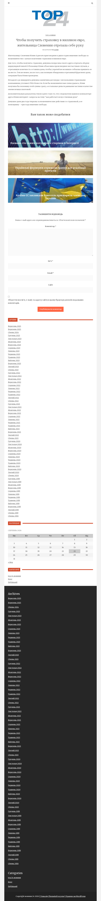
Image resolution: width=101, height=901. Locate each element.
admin (56, 50)
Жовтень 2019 (14, 485)
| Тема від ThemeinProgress (51, 896)
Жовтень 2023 (14, 342)
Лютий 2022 (13, 398)
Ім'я (50, 261)
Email (50, 273)
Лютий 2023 (13, 366)
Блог (10, 579)
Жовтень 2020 (14, 447)
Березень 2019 (14, 507)
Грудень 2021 (14, 404)
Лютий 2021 (13, 435)
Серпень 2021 (14, 416)
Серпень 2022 (14, 385)
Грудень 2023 (14, 335)
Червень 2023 (14, 354)
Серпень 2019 (14, 491)
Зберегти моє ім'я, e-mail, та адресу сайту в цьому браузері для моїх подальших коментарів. (46, 301)
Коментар (50, 226)
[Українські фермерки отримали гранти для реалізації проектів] (50, 163)
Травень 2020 (14, 463)
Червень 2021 (14, 423)
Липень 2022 (14, 388)
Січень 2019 (13, 513)
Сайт (50, 285)
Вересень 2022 (14, 382)
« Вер (10, 562)
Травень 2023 (14, 357)
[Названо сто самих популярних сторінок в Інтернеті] (50, 135)
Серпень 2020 (14, 454)
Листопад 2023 (14, 339)
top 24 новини (50, 35)
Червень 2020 (14, 460)
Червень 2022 (14, 391)
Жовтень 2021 (14, 410)
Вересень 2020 (14, 451)
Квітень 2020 (14, 466)
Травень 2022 (14, 395)
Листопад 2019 (14, 482)
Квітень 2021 (14, 429)
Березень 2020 (14, 469)
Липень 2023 (13, 351)
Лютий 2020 (13, 472)
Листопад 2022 (15, 376)
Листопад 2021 (14, 407)
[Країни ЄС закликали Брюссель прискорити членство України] (50, 190)
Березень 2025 (14, 329)
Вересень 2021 (14, 413)
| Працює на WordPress (75, 896)
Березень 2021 (14, 432)
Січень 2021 (13, 438)
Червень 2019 (14, 497)
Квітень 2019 (13, 503)
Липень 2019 (13, 494)
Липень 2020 (14, 457)
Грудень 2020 (14, 441)
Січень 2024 (13, 332)
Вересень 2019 (14, 488)
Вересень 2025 (14, 326)
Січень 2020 (13, 475)
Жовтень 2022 (14, 379)
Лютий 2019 (13, 510)
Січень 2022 (13, 401)
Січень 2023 (13, 370)
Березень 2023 (14, 363)
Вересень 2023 (14, 345)
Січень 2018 (13, 516)
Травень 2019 (14, 500)
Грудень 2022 (14, 373)
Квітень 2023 (14, 360)
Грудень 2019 (14, 479)
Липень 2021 (13, 419)
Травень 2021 (14, 426)
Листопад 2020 (15, 444)
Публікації (12, 582)
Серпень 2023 (14, 348)
